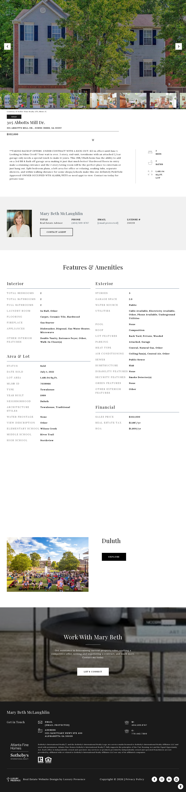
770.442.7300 (139, 733)
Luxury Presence (74, 779)
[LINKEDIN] (169, 779)
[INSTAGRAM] (161, 779)
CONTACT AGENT (56, 232)
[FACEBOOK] (154, 779)
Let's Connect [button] (93, 671)
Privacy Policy (135, 779)
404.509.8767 (139, 725)
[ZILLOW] (176, 779)
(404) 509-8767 (80, 223)
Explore (114, 557)
